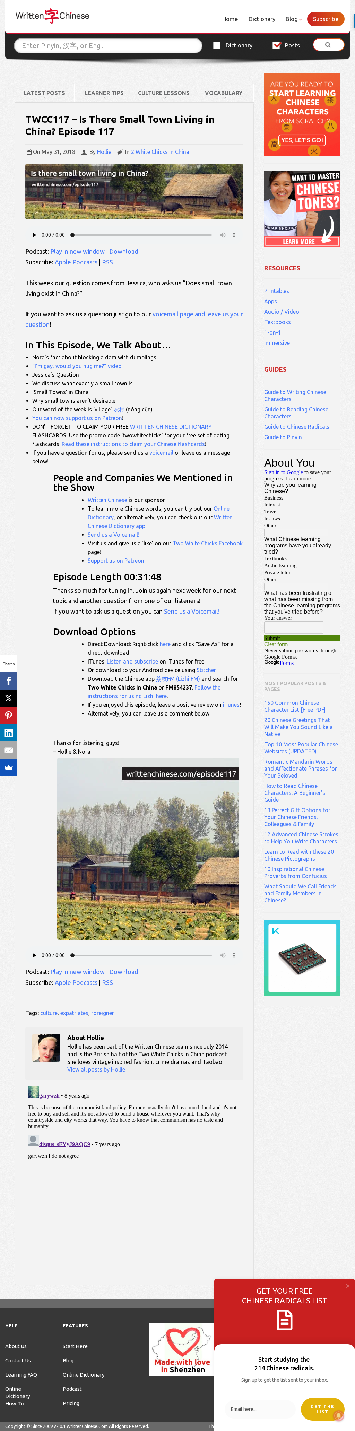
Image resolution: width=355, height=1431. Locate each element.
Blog (292, 19)
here (165, 644)
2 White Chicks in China (160, 152)
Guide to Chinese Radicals (296, 427)
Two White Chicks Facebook (208, 543)
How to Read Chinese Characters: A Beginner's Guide (294, 793)
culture (49, 1013)
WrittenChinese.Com (87, 1426)
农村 (118, 409)
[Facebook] (8, 681)
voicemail (161, 453)
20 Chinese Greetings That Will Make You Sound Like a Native (298, 727)
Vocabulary (223, 93)
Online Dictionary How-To (17, 1396)
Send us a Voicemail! (113, 534)
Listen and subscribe (132, 661)
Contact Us (18, 1360)
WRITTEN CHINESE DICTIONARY (171, 427)
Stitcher (206, 670)
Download (123, 251)
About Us (16, 1346)
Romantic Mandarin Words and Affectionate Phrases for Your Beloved (300, 768)
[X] (8, 698)
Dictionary (262, 19)
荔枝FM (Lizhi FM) (178, 679)
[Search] (329, 44)
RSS (107, 262)
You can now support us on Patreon (77, 418)
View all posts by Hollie (96, 1069)
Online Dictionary (83, 1375)
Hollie (104, 152)
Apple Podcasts (76, 262)
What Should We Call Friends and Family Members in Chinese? (300, 893)
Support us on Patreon (116, 560)
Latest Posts (44, 93)
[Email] (8, 750)
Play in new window (77, 251)
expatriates (74, 1013)
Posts (292, 45)
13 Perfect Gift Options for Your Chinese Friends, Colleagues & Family (297, 817)
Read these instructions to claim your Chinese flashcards (133, 444)
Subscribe (326, 19)
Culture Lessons (164, 93)
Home (230, 19)
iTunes (231, 705)
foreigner (102, 1013)
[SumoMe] (8, 767)
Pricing (71, 1403)
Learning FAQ (21, 1375)
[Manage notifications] (338, 1415)
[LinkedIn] (8, 732)
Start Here (75, 1346)
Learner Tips (104, 93)
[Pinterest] (8, 715)
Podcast (72, 1389)
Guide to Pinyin (283, 437)
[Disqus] (134, 1170)
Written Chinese (107, 500)
